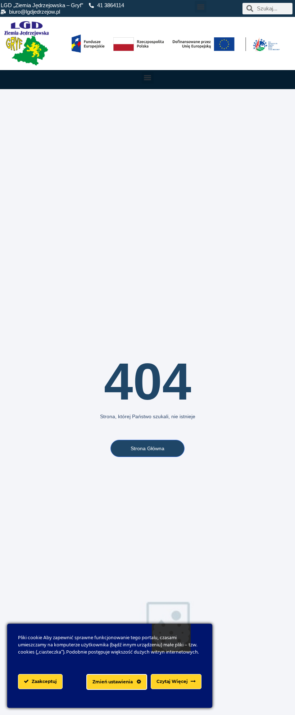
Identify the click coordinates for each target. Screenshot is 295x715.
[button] (200, 7)
